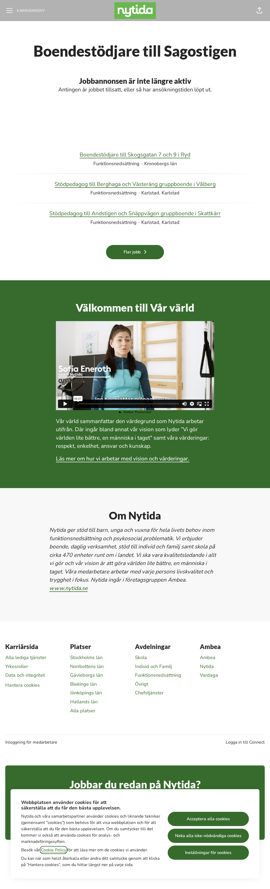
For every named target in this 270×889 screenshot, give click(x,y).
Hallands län (84, 702)
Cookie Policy (53, 850)
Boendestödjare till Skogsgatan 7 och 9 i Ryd (135, 154)
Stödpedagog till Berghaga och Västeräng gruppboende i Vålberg (135, 184)
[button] (259, 10)
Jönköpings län (86, 693)
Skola (141, 657)
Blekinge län (83, 684)
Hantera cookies (22, 685)
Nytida (207, 666)
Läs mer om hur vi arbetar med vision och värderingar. (122, 458)
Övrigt (141, 684)
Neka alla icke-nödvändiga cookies (208, 836)
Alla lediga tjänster (25, 657)
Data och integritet (25, 675)
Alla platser (82, 711)
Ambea (207, 657)
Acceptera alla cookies (208, 819)
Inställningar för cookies (208, 853)
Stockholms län (86, 657)
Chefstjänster (149, 693)
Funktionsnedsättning (158, 675)
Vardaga (209, 675)
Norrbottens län (87, 666)
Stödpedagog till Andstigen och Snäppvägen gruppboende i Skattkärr (135, 213)
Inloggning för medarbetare (31, 742)
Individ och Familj (153, 666)
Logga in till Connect (245, 742)
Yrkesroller (16, 666)
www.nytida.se (68, 588)
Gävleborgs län (86, 675)
